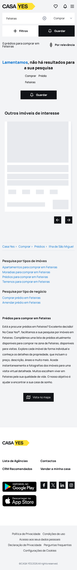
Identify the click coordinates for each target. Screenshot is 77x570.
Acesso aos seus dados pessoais (39, 539)
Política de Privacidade (26, 534)
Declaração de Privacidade (24, 545)
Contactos (48, 461)
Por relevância (65, 45)
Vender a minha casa (55, 469)
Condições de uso (54, 534)
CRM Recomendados (17, 469)
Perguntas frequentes (57, 545)
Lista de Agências (15, 461)
